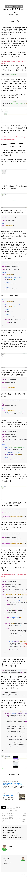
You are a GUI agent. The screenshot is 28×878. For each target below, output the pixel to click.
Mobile (3, 811)
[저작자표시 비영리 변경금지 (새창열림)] (18, 807)
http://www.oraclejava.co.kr (10, 793)
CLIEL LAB (6, 858)
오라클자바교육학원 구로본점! (9, 795)
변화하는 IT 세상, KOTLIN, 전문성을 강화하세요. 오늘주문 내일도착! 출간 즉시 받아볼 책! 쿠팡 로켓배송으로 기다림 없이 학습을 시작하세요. (14, 787)
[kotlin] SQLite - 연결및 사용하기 (8, 817)
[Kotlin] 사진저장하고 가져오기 (8, 813)
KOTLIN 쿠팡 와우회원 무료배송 (12, 784)
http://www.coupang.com (9, 781)
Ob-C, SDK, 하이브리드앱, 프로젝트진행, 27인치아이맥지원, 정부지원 (9, 798)
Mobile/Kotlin (14, 6)
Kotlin (7, 811)
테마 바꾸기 (22, 875)
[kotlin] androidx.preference (8, 822)
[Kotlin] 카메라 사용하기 (7, 815)
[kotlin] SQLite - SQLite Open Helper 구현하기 (14, 837)
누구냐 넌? (5, 860)
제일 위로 (25, 875)
